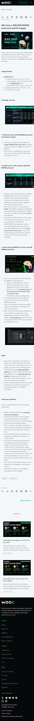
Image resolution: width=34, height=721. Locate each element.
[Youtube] (10, 698)
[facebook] (12, 17)
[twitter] (2, 17)
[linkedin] (17, 17)
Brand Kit (4, 687)
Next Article (25, 500)
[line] (26, 17)
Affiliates (4, 633)
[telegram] (7, 17)
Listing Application (7, 637)
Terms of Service (6, 710)
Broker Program (6, 641)
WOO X (3, 625)
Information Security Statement (11, 716)
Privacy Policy (6, 713)
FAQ (2, 662)
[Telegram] (6, 697)
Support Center (6, 654)
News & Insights (6, 9)
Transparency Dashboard (9, 683)
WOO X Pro (5, 629)
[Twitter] (2, 698)
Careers (4, 679)
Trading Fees (5, 650)
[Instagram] (2, 701)
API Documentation (7, 658)
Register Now (23, 3)
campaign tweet (24, 289)
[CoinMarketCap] (6, 701)
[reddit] (21, 17)
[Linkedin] (16, 698)
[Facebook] (13, 698)
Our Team (4, 675)
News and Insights (7, 671)
